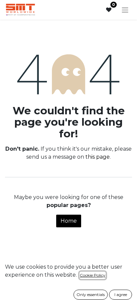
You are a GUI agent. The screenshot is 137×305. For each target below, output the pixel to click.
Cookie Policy (92, 275)
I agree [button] (120, 294)
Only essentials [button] (90, 294)
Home (69, 221)
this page (97, 157)
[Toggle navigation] (125, 10)
